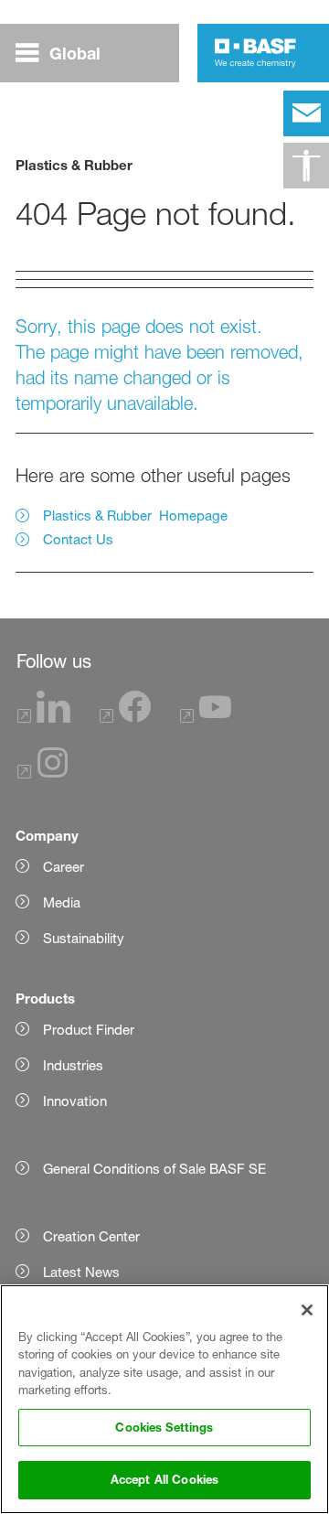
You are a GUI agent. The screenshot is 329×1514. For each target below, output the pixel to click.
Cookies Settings (164, 1427)
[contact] (306, 113)
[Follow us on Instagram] (42, 773)
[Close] (307, 1310)
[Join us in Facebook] (125, 717)
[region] (164, 1399)
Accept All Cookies (164, 1479)
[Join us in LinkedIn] (43, 717)
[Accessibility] (306, 165)
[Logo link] (255, 53)
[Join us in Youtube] (205, 717)
